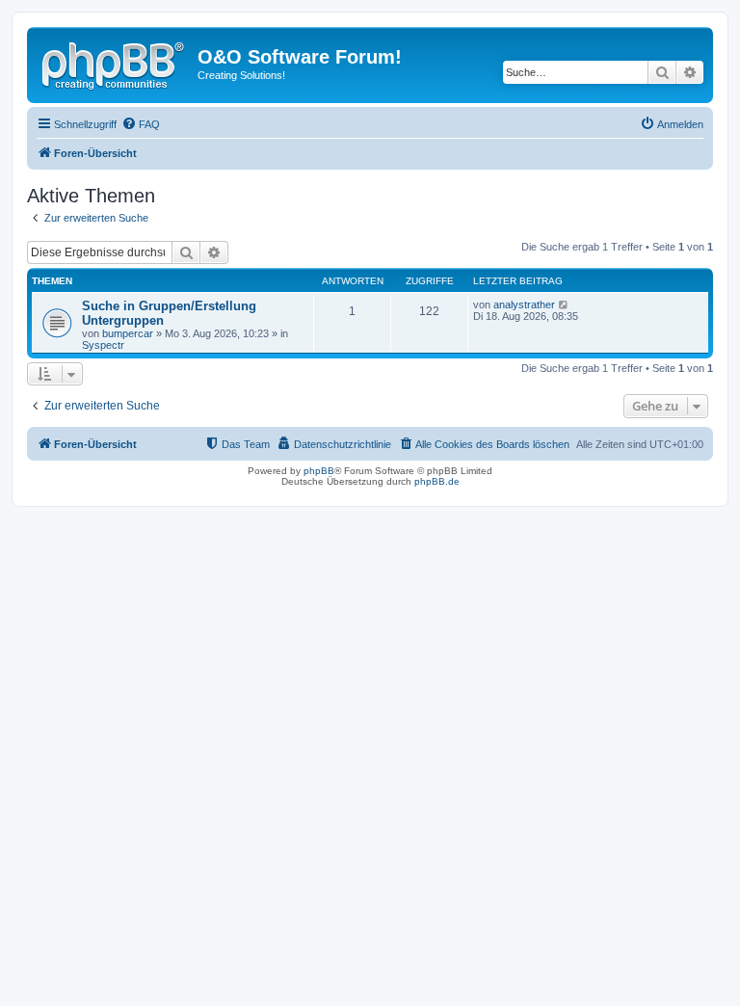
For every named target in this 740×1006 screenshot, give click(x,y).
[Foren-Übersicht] (115, 62)
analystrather (524, 304)
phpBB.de (437, 481)
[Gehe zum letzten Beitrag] (564, 304)
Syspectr (103, 345)
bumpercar (127, 333)
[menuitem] (140, 124)
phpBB (319, 470)
